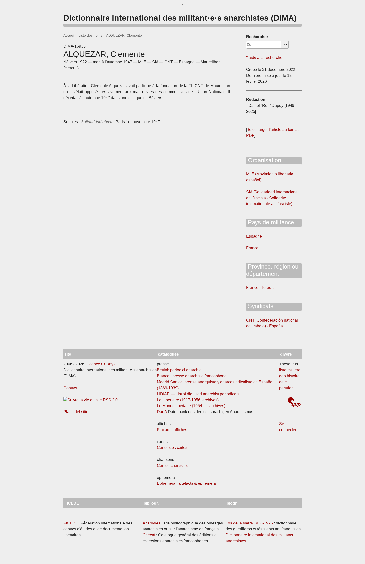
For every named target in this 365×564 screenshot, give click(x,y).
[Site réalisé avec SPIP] (294, 402)
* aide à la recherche (264, 57)
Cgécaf (149, 535)
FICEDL (70, 523)
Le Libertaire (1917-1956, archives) (188, 400)
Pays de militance (270, 222)
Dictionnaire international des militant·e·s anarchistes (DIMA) (180, 17)
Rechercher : (258, 37)
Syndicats (259, 306)
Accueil (68, 35)
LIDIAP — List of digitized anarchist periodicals (198, 394)
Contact (70, 388)
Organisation (263, 160)
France (252, 248)
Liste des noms (90, 35)
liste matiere (289, 370)
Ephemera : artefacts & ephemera (186, 483)
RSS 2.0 (110, 400)
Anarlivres (151, 523)
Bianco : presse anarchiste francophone (192, 376)
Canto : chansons (172, 465)
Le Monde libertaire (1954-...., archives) (191, 406)
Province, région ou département (272, 270)
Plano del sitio (75, 412)
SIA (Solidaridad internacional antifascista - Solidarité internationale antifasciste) (272, 198)
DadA (162, 412)
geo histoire (289, 376)
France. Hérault (259, 287)
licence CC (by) (101, 364)
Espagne (254, 236)
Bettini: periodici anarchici (179, 370)
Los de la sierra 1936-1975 (249, 523)
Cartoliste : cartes (172, 447)
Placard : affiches (172, 430)
